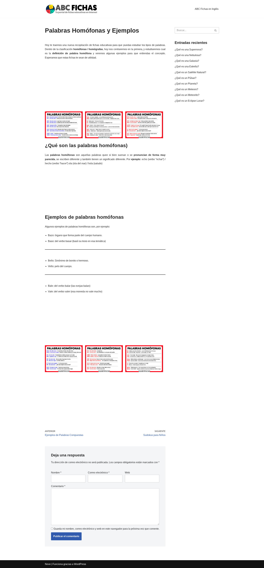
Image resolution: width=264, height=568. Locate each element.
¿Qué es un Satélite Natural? (190, 72)
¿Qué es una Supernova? (189, 49)
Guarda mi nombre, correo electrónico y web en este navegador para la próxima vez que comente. (106, 528)
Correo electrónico (98, 472)
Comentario (58, 486)
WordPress (80, 564)
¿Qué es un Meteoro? (186, 89)
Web (127, 472)
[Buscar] (215, 30)
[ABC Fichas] (71, 9)
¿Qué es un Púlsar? (185, 78)
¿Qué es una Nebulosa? (188, 55)
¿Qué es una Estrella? (187, 66)
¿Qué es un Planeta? (186, 83)
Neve (48, 564)
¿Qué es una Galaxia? (187, 61)
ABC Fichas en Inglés (206, 9)
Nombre (56, 472)
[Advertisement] (105, 85)
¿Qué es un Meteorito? (187, 95)
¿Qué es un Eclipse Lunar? (189, 100)
